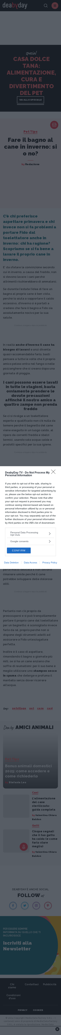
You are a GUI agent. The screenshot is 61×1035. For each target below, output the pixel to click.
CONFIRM (19, 550)
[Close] (54, 473)
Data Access (30, 562)
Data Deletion (11, 562)
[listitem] (30, 533)
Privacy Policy (49, 562)
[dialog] (30, 517)
